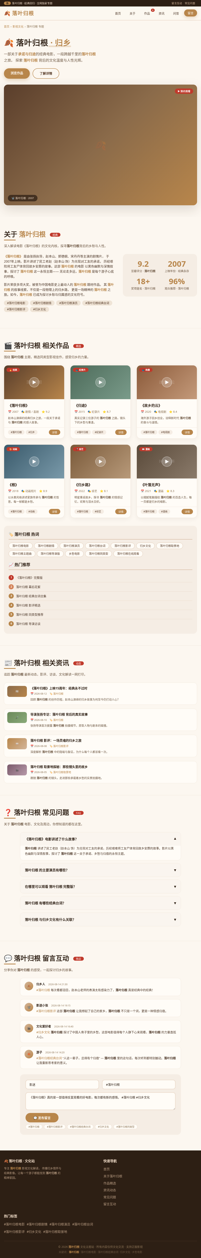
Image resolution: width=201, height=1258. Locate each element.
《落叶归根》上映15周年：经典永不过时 (58, 688)
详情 (54, 432)
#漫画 (164, 511)
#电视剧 (165, 432)
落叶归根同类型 (98, 553)
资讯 (161, 13)
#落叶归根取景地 (55, 1232)
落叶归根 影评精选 (28, 605)
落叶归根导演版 (50, 553)
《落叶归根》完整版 (29, 578)
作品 (148, 12)
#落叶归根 (16, 432)
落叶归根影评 (122, 546)
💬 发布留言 (42, 1118)
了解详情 (46, 73)
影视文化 (18, 26)
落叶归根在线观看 (128, 553)
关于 (132, 13)
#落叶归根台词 (82, 1224)
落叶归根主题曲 (22, 553)
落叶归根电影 (20, 546)
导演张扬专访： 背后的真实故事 (59, 714)
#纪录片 (99, 432)
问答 (176, 13)
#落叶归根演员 (59, 1224)
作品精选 (109, 1183)
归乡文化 (145, 546)
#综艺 (98, 511)
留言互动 (177, 3)
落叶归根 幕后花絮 (28, 587)
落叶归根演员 (71, 546)
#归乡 (31, 432)
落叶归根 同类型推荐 (29, 614)
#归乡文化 (34, 1232)
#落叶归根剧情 (37, 1224)
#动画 (31, 511)
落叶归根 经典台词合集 (31, 596)
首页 (118, 13)
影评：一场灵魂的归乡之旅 (55, 740)
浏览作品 (17, 73)
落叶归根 (58, 693)
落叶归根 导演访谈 (28, 624)
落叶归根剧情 (46, 546)
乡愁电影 (74, 553)
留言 (191, 13)
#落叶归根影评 (14, 1232)
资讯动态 (109, 1190)
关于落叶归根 (112, 1176)
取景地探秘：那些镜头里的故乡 (59, 767)
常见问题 (190, 3)
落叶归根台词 (97, 546)
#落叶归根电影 (14, 1224)
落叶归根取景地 (169, 546)
